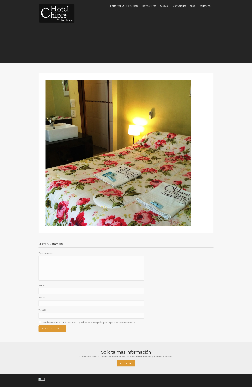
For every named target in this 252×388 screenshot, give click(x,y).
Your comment (45, 253)
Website (42, 310)
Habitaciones (179, 6)
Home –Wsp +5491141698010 (124, 6)
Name (42, 285)
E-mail (42, 297)
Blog (192, 6)
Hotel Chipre (149, 6)
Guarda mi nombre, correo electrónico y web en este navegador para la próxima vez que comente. (88, 322)
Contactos (205, 6)
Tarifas (164, 6)
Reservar (126, 363)
